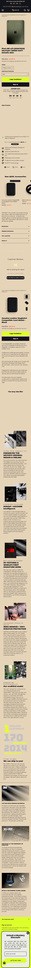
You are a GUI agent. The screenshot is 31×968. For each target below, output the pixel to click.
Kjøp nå (15, 84)
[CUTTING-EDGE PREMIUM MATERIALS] (15, 793)
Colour (3, 64)
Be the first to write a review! (15, 278)
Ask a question (6, 236)
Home (3, 15)
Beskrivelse (5, 226)
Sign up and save (7, 925)
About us (4, 240)
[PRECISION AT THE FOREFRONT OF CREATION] (15, 833)
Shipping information (8, 231)
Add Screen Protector (8, 71)
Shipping (11, 61)
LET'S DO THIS (15, 960)
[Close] (28, 933)
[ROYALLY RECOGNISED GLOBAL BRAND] (15, 880)
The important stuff (8, 919)
